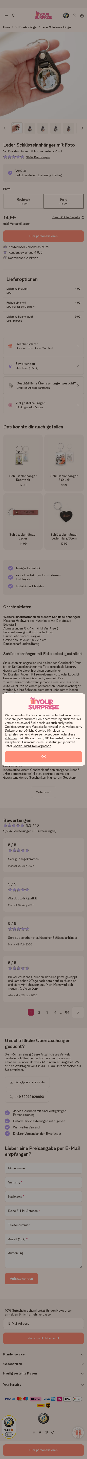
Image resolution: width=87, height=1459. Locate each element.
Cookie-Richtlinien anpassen (32, 746)
